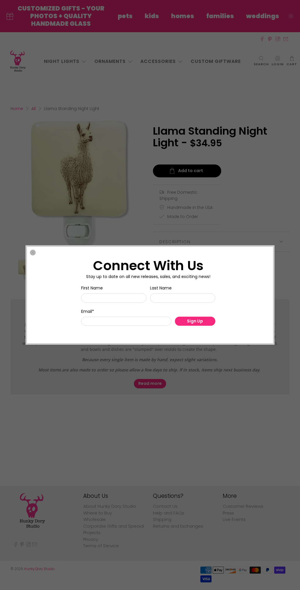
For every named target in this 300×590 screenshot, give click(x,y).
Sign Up (195, 321)
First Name (92, 288)
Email (87, 311)
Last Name (161, 288)
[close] (33, 252)
